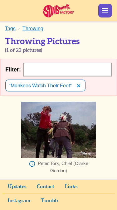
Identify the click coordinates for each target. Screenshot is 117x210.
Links (71, 186)
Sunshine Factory (58, 10)
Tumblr (50, 200)
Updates (17, 186)
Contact (45, 186)
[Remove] (78, 85)
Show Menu (105, 10)
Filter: (13, 69)
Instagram (19, 200)
